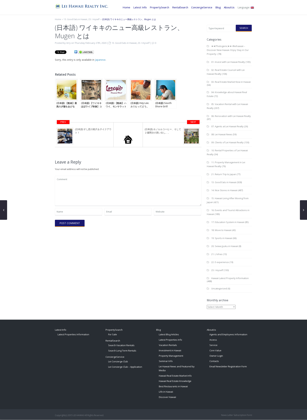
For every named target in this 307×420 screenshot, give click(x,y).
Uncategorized (219, 288)
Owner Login (216, 355)
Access (213, 339)
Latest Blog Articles (169, 334)
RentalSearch (180, 7)
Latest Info (140, 7)
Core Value (215, 350)
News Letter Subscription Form (236, 415)
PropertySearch (159, 7)
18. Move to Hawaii (221, 230)
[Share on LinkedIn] (75, 52)
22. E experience (220, 262)
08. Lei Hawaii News (221, 134)
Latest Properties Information (73, 334)
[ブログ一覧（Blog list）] (128, 134)
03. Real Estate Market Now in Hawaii (231, 81)
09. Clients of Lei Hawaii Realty (227, 142)
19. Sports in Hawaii (221, 238)
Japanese (100, 59)
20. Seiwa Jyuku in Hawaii (224, 246)
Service (213, 345)
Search (243, 28)
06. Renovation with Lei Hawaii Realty (231, 116)
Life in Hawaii (166, 391)
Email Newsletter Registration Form (228, 366)
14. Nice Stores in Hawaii (224, 190)
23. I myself (93, 19)
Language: (244, 7)
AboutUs (229, 7)
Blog (218, 7)
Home (126, 7)
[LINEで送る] (86, 52)
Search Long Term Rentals (122, 350)
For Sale (112, 334)
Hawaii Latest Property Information (230, 278)
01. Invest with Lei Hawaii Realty (228, 62)
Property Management (171, 355)
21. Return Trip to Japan (223, 174)
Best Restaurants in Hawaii (173, 386)
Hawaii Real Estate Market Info (175, 375)
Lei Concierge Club (118, 361)
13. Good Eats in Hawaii (75, 19)
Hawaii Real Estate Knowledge (175, 381)
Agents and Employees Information (228, 334)
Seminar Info (166, 361)
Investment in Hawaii (170, 350)
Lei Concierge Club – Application (125, 366)
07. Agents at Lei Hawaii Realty (227, 126)
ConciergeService (201, 7)
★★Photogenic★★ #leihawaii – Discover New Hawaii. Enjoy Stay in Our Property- (228, 50)
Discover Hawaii (167, 397)
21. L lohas (216, 254)
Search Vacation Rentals (121, 345)
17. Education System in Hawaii (227, 222)
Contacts (214, 361)
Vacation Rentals (168, 345)
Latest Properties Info (170, 339)
